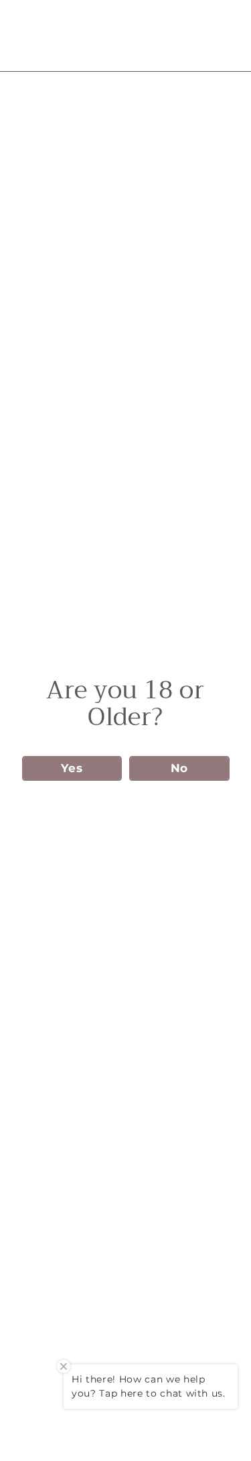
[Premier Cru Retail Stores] (124, 35)
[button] (72, 768)
